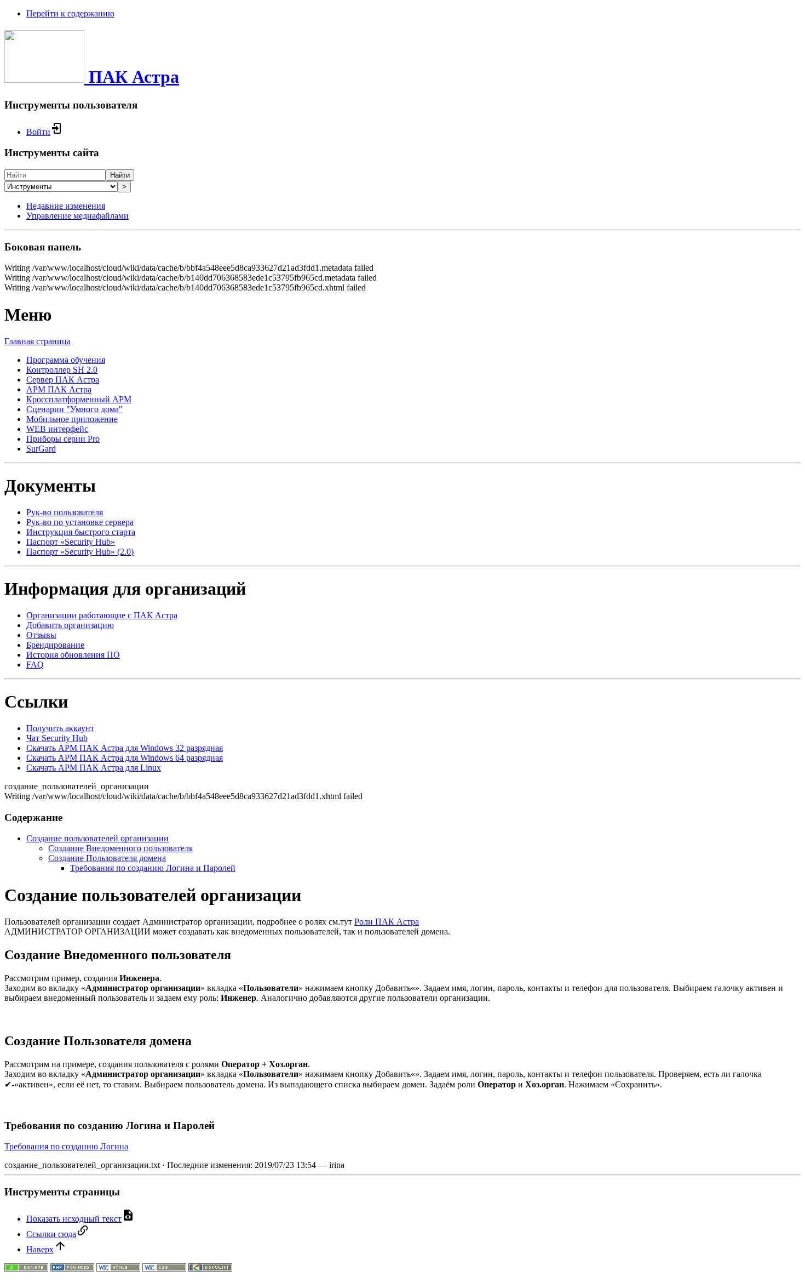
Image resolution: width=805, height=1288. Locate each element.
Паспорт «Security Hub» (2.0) (80, 551)
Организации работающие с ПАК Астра (101, 615)
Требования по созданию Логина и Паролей (152, 868)
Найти (120, 175)
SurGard (41, 448)
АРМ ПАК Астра (58, 389)
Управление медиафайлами (77, 215)
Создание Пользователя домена (107, 858)
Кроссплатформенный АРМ (78, 399)
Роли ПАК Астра (386, 921)
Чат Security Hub (57, 738)
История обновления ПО (73, 654)
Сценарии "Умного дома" (74, 409)
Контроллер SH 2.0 (61, 369)
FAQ (35, 664)
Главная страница (37, 341)
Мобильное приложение (72, 419)
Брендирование (55, 644)
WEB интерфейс (57, 429)
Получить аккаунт (60, 728)
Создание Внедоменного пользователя (120, 848)
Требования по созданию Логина (66, 1146)
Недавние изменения (65, 205)
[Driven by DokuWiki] (210, 1268)
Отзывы (41, 635)
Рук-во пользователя (64, 512)
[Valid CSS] (164, 1268)
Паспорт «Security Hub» (70, 541)
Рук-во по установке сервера (80, 522)
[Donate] (26, 1268)
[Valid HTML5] (118, 1268)
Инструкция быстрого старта (80, 532)
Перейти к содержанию (70, 13)
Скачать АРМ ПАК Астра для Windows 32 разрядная (124, 748)
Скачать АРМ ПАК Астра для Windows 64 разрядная (124, 757)
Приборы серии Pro (63, 438)
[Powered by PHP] (72, 1268)
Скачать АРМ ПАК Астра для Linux (93, 767)
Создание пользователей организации (97, 838)
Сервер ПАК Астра (62, 379)
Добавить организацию (70, 625)
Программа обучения (65, 359)
